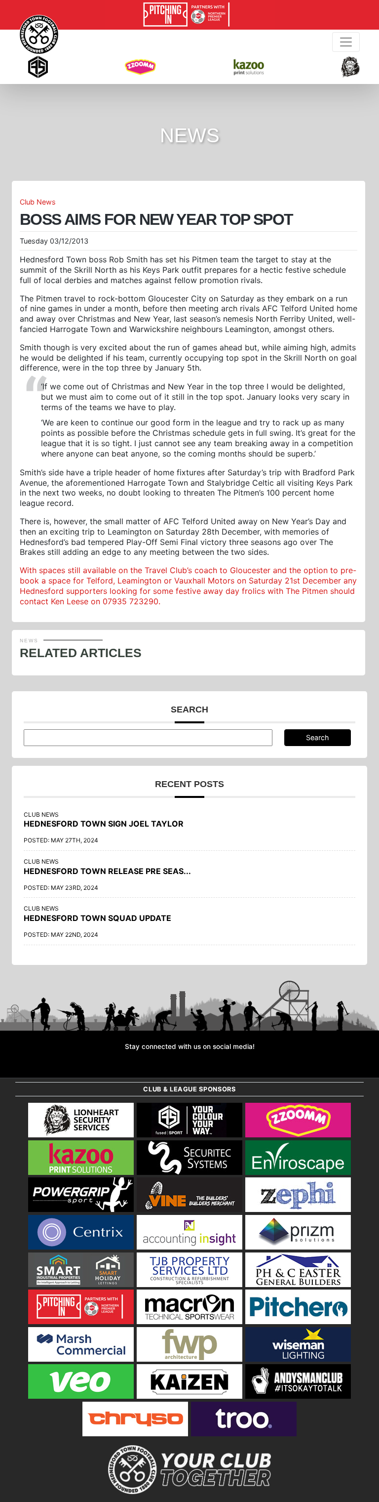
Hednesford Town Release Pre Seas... (107, 871)
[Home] (39, 34)
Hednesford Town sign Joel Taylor (104, 824)
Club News (38, 202)
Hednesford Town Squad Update (97, 918)
